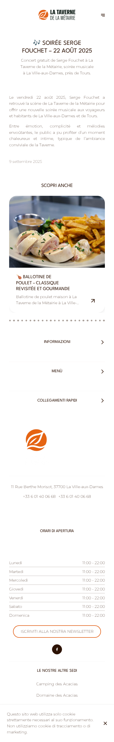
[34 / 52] (91, 320)
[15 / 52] (14, 320)
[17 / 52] (22, 320)
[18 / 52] (26, 320)
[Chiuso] (105, 723)
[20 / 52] (34, 320)
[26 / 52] (59, 320)
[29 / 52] (71, 320)
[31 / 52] (79, 320)
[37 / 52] (104, 320)
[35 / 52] (96, 320)
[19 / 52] (30, 320)
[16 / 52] (18, 320)
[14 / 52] (10, 320)
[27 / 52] (63, 320)
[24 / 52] (50, 320)
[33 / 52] (87, 320)
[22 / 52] (42, 320)
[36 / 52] (100, 320)
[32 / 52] (83, 320)
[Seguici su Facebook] (57, 649)
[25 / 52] (55, 320)
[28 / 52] (67, 320)
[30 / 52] (75, 320)
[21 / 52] (38, 320)
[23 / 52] (47, 320)
